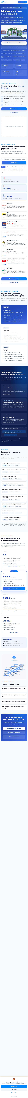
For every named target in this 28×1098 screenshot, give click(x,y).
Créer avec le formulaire (14, 47)
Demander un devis (14, 632)
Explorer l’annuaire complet (14, 278)
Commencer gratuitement (14, 566)
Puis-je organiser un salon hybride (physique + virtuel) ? (13, 707)
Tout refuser (14, 1089)
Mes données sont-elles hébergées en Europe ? (13, 701)
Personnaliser (14, 1092)
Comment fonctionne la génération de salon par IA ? (13, 696)
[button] (14, 390)
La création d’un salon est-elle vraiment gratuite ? (13, 689)
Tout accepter (14, 1086)
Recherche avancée (14, 282)
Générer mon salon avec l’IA (14, 42)
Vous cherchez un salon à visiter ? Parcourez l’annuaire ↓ (13, 53)
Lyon (3, 172)
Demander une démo (14, 736)
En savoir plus (14, 1096)
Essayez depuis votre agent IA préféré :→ (12, 432)
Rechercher (14, 162)
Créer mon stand (14, 108)
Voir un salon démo (14, 112)
